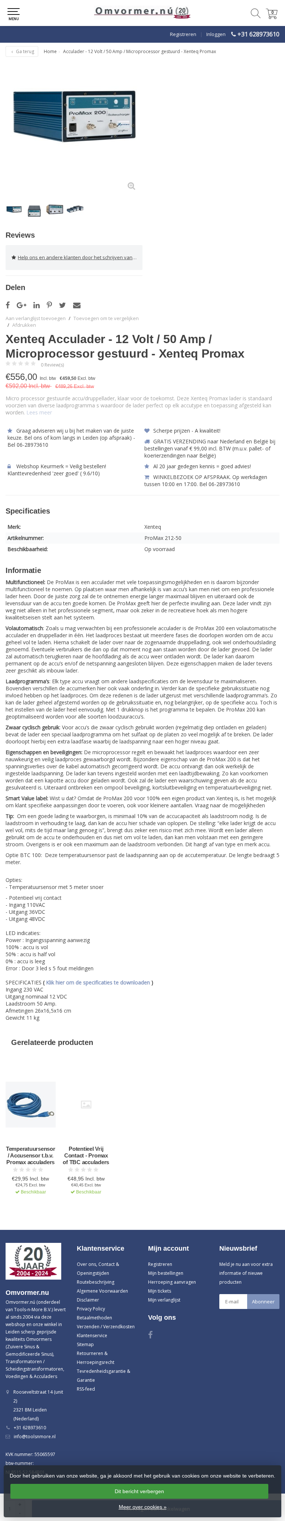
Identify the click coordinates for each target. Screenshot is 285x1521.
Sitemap (85, 1344)
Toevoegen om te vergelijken (106, 318)
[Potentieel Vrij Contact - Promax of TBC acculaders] (86, 1105)
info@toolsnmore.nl (35, 1436)
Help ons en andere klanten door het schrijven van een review (80, 257)
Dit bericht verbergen (139, 1491)
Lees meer (39, 412)
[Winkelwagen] (272, 16)
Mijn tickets (159, 1291)
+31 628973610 (258, 34)
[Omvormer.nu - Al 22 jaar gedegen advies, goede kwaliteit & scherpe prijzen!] (142, 13)
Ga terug (24, 51)
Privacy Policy (91, 1309)
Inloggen (216, 34)
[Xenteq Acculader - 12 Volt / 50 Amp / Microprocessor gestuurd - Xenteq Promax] (74, 128)
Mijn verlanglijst (164, 1300)
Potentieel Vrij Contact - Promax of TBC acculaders (86, 1155)
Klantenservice (92, 1335)
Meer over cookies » (143, 1507)
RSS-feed (86, 1389)
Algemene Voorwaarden (102, 1291)
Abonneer (263, 1301)
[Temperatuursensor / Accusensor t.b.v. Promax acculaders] (31, 1105)
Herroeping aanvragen (172, 1282)
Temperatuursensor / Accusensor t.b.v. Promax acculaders (30, 1155)
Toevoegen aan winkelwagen (31, 1212)
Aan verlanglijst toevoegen (36, 318)
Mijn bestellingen (165, 1273)
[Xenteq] (260, 339)
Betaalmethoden (94, 1318)
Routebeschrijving (95, 1282)
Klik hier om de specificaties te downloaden (98, 982)
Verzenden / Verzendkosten (106, 1326)
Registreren (183, 34)
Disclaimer (88, 1300)
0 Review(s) (52, 365)
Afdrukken (24, 325)
